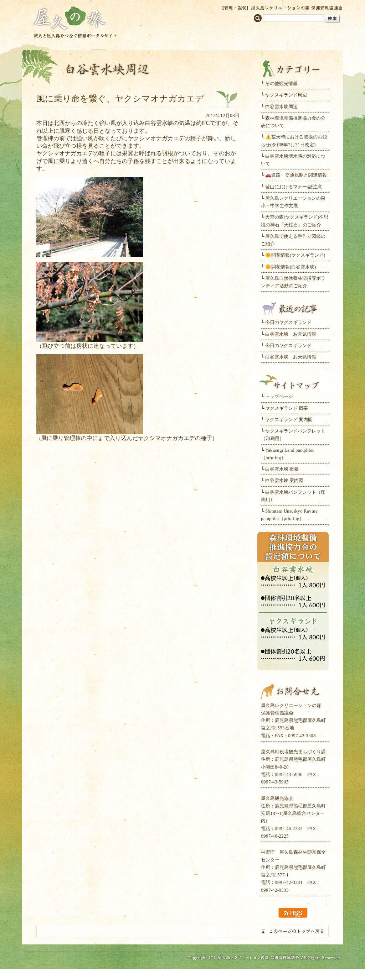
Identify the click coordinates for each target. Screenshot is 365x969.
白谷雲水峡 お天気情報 (290, 334)
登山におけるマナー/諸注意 (293, 186)
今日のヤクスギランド (288, 322)
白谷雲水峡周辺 (281, 106)
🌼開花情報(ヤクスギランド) (295, 255)
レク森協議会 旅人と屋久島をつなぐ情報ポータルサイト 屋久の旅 (75, 21)
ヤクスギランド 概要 (286, 408)
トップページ (279, 396)
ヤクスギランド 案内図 (289, 419)
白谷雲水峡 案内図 (284, 480)
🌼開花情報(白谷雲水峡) (290, 266)
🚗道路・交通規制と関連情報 (296, 175)
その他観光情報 (281, 83)
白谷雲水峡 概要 (282, 469)
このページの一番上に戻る (182, 931)
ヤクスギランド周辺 (286, 95)
